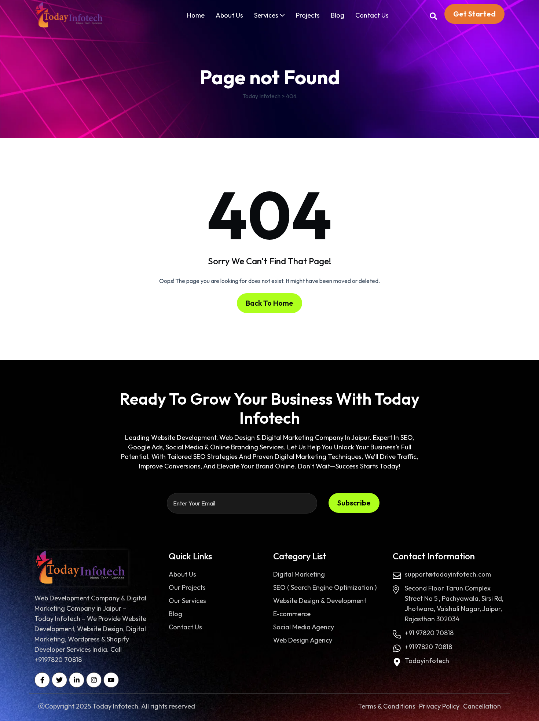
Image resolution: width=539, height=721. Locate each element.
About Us (229, 15)
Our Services (187, 600)
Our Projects (187, 587)
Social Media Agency (303, 627)
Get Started (474, 13)
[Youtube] (111, 680)
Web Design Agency (302, 640)
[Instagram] (94, 680)
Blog (337, 15)
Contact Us (372, 15)
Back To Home (269, 303)
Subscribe (354, 502)
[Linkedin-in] (76, 680)
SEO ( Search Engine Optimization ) (325, 587)
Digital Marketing (299, 574)
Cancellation (482, 706)
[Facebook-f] (42, 680)
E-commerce (292, 614)
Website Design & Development (319, 600)
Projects (308, 15)
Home (196, 15)
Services (266, 15)
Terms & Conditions (386, 706)
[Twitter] (59, 680)
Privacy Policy (439, 706)
